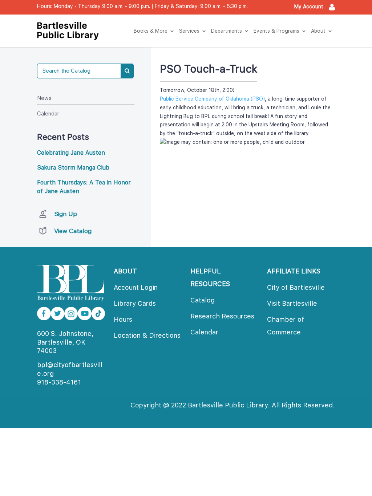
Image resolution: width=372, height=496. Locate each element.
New (44, 98)
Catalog (202, 300)
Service (189, 31)
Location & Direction (147, 335)
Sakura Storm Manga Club (73, 167)
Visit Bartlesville (292, 303)
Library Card (135, 303)
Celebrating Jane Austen (71, 152)
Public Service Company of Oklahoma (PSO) (212, 99)
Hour (123, 319)
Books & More (150, 31)
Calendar (48, 113)
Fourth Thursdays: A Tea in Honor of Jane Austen (84, 187)
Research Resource (222, 316)
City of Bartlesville (296, 287)
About (318, 31)
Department (226, 31)
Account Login (136, 287)
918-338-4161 (59, 382)
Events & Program (276, 31)
